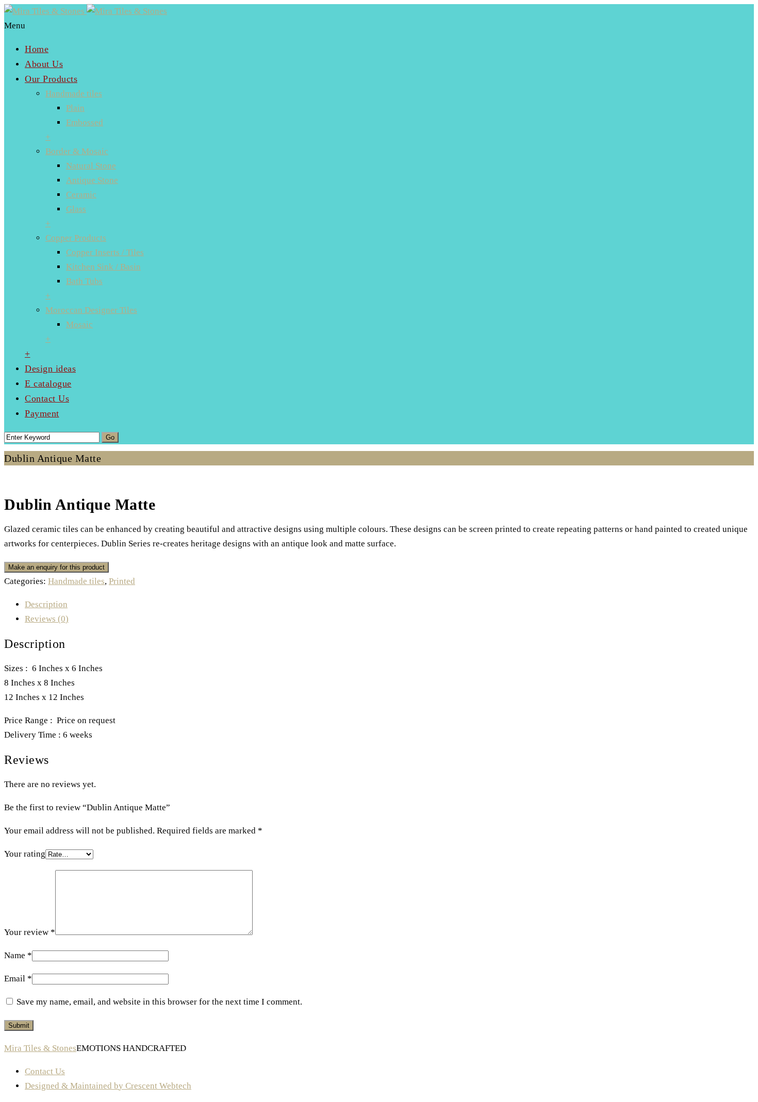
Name (18, 955)
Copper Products (75, 238)
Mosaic (79, 324)
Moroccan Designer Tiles (91, 310)
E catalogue (48, 383)
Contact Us (47, 398)
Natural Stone (91, 166)
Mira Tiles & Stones (40, 1048)
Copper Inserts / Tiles (105, 252)
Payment (42, 413)
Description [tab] (46, 604)
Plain (75, 108)
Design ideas (50, 368)
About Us (44, 64)
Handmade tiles (73, 93)
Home (36, 49)
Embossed (84, 122)
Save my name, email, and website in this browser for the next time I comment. (159, 1002)
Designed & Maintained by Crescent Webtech (108, 1086)
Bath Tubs (84, 281)
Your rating (24, 854)
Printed (122, 581)
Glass (76, 209)
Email (18, 978)
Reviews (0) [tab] (47, 619)
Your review (29, 932)
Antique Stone (92, 180)
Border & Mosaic (76, 151)
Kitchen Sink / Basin (103, 267)
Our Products (51, 79)
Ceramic (81, 194)
